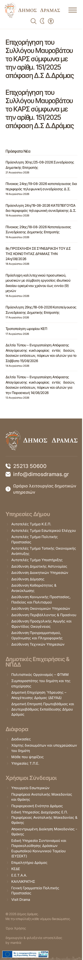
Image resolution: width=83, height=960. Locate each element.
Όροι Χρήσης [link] (16, 928)
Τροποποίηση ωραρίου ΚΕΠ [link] (26, 328)
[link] (32, 10)
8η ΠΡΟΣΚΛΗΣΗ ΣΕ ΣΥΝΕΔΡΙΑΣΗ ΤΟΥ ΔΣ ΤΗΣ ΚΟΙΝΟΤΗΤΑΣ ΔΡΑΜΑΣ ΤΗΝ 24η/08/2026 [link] (38, 253)
